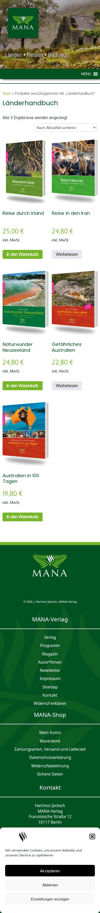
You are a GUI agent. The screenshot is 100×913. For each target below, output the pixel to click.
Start (7, 93)
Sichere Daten (50, 774)
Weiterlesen (67, 254)
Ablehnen (50, 884)
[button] (92, 836)
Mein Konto (50, 732)
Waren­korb (50, 741)
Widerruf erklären (50, 703)
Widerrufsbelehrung (50, 766)
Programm (50, 645)
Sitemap (50, 687)
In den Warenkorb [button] (22, 254)
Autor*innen (50, 662)
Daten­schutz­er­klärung (50, 757)
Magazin (50, 654)
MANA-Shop (50, 715)
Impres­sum (50, 678)
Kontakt (50, 695)
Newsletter (50, 670)
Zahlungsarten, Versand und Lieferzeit (50, 749)
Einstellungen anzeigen (50, 898)
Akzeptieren (50, 870)
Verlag (50, 637)
